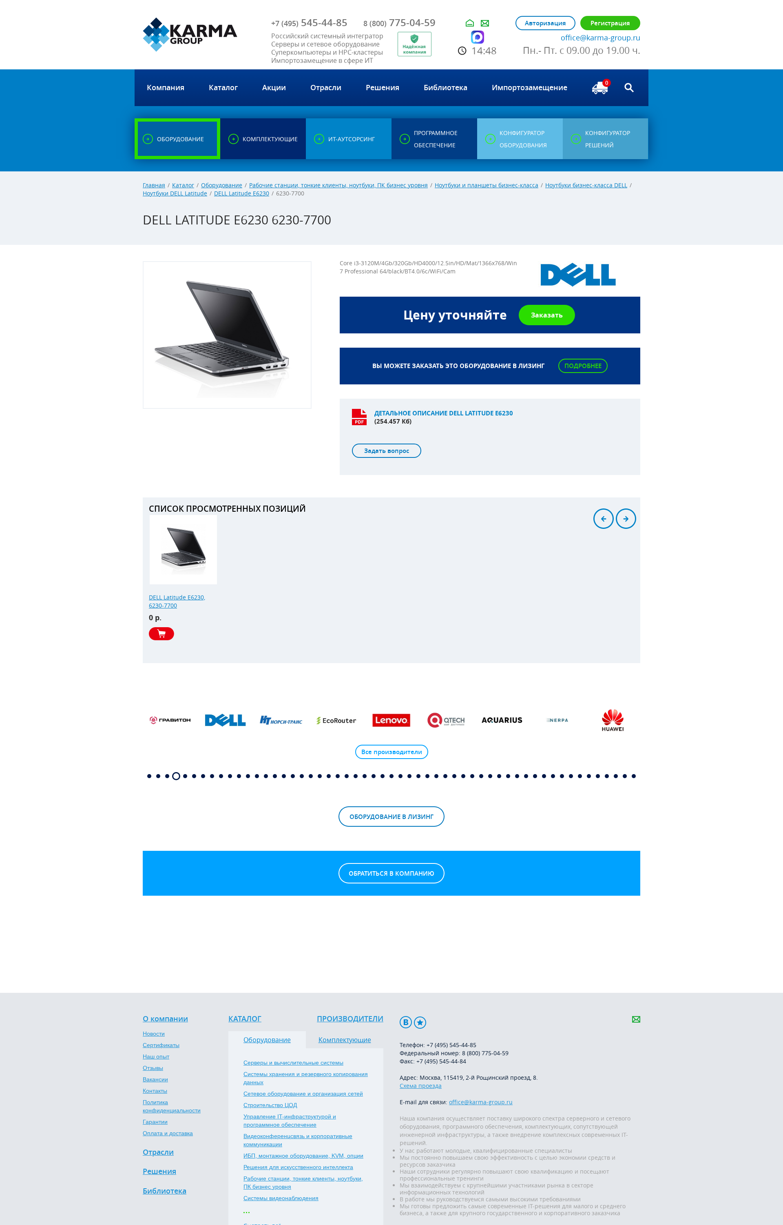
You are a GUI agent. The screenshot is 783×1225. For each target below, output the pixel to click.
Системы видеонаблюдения (281, 1198)
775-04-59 (399, 22)
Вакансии (155, 1079)
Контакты (155, 1090)
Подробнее (583, 366)
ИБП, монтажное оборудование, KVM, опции (303, 1155)
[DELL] (225, 720)
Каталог (183, 185)
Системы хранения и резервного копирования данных (305, 1078)
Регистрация (610, 23)
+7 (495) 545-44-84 (441, 1061)
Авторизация (545, 23)
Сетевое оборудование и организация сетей (303, 1093)
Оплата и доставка (168, 1133)
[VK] (406, 1022)
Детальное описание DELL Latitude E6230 (443, 413)
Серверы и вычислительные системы (293, 1062)
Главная (154, 185)
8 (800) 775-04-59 (485, 1053)
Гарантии (155, 1121)
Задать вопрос (386, 450)
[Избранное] (420, 1022)
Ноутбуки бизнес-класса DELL (586, 185)
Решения (159, 1171)
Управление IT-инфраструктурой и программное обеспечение (289, 1120)
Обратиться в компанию (391, 873)
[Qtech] (447, 720)
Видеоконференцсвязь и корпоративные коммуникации (297, 1140)
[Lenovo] (391, 720)
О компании (165, 1018)
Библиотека (164, 1191)
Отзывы (153, 1068)
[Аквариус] (502, 720)
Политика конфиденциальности (172, 1106)
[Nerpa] (557, 720)
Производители (350, 1018)
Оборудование (221, 185)
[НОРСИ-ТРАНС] (281, 720)
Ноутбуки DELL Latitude (175, 193)
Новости (154, 1033)
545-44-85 (309, 22)
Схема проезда (421, 1086)
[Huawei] (612, 720)
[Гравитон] (170, 720)
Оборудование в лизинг (391, 816)
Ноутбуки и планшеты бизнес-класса (486, 185)
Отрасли (158, 1152)
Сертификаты (161, 1045)
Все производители (391, 752)
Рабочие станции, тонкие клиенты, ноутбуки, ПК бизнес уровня (338, 185)
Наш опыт (156, 1056)
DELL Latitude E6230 (241, 193)
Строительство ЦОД (270, 1105)
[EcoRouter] (336, 720)
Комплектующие (345, 1039)
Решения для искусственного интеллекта (298, 1167)
